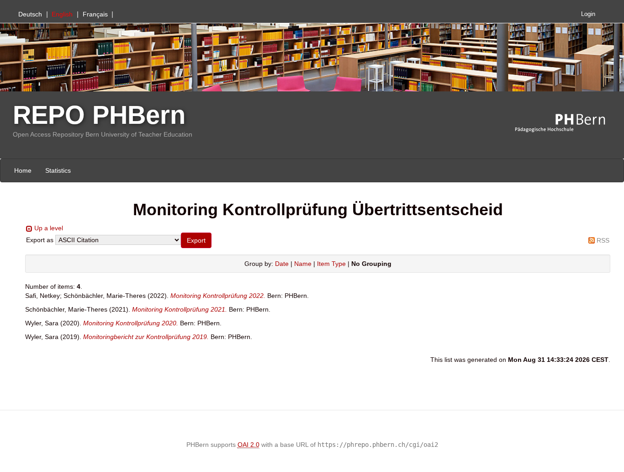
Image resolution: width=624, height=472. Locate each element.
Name (303, 263)
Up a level (48, 228)
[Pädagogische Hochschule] (567, 123)
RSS (603, 240)
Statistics (58, 170)
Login (588, 14)
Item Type (331, 263)
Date (282, 263)
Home (23, 170)
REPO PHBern (99, 115)
